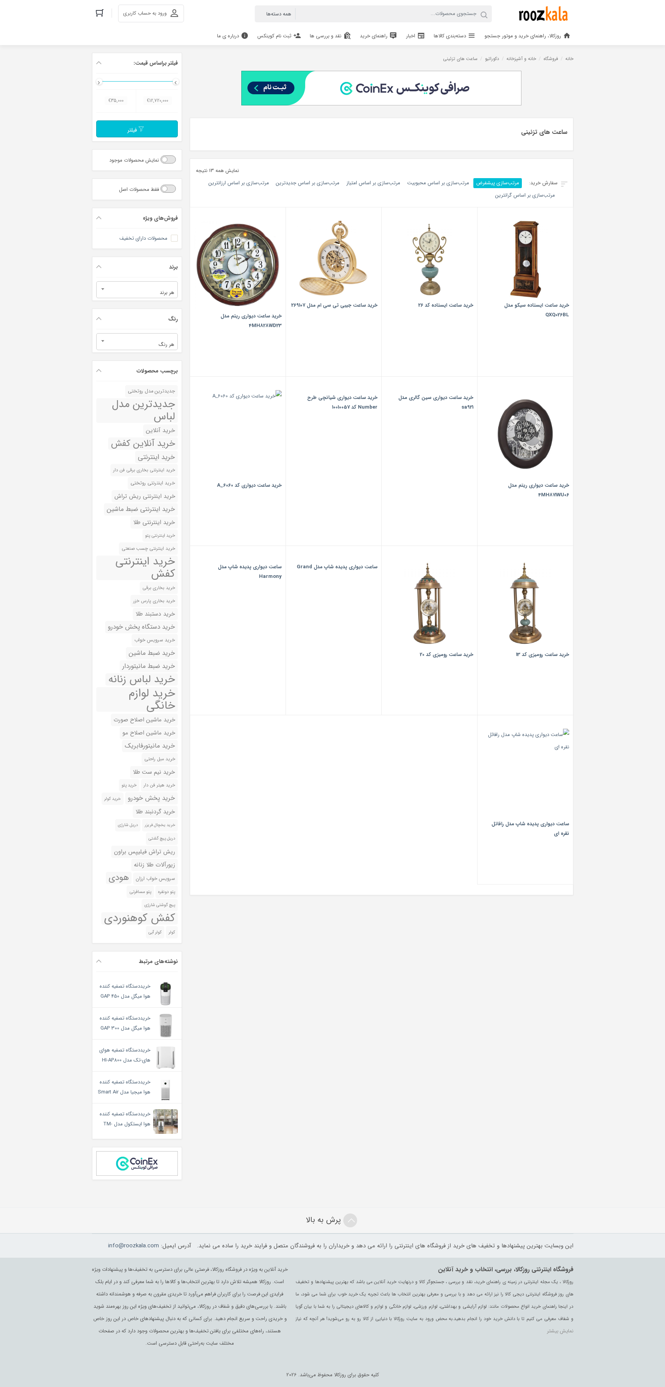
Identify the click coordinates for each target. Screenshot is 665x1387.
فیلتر (133, 130)
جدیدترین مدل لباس (143, 410)
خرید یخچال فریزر (160, 825)
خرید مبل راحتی (159, 759)
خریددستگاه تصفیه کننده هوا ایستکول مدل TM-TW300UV (125, 1124)
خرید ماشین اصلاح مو (148, 733)
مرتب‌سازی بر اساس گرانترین (525, 195)
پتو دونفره (166, 891)
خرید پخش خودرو (151, 798)
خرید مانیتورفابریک (150, 746)
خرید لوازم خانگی (152, 699)
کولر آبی (155, 932)
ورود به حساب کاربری (145, 13)
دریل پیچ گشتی (162, 838)
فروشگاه (550, 58)
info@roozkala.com (133, 1245)
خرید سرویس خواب (154, 640)
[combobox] (137, 289)
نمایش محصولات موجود (134, 160)
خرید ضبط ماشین (152, 653)
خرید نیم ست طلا (154, 772)
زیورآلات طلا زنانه (154, 865)
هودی (119, 878)
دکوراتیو (492, 58)
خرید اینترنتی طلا (154, 522)
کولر (172, 932)
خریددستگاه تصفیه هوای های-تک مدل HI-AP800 (124, 1055)
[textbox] (137, 293)
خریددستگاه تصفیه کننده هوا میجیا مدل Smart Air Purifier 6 (124, 1092)
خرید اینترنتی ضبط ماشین (141, 509)
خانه (569, 58)
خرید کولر (112, 798)
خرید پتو (129, 785)
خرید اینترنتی (156, 457)
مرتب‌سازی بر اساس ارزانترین (239, 183)
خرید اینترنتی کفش (145, 568)
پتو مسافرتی (140, 891)
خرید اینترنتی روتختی (152, 483)
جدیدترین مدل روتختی (151, 391)
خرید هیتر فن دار (159, 785)
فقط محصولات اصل (139, 189)
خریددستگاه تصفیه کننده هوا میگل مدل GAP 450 (125, 991)
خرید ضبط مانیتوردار (148, 666)
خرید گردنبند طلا (155, 811)
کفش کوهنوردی (139, 918)
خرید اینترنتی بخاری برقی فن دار (144, 470)
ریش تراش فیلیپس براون (144, 851)
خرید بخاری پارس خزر (154, 601)
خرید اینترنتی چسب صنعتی (148, 548)
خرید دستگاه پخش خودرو (141, 627)
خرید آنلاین (160, 430)
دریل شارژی (128, 825)
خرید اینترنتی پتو (160, 535)
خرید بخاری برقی (158, 587)
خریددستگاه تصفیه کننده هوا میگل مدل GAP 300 (125, 1023)
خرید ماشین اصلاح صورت (144, 719)
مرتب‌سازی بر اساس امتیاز (373, 183)
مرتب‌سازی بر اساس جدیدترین (307, 183)
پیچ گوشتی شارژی (159, 905)
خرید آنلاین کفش (143, 443)
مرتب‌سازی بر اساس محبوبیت (438, 183)
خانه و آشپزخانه (521, 58)
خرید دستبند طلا (155, 614)
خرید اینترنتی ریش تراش (144, 496)
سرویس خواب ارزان (155, 879)
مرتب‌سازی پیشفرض (497, 183)
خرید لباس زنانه (141, 679)
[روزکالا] (541, 13)
